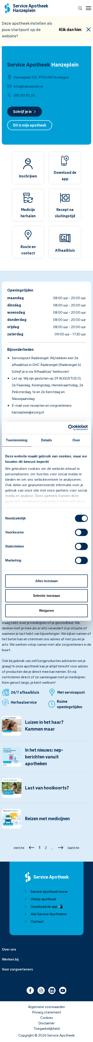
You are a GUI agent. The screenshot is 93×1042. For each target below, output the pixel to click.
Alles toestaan (46, 581)
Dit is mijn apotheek (29, 125)
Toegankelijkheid (46, 1028)
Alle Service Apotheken (48, 913)
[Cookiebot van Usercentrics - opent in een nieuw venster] (68, 427)
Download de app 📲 (46, 906)
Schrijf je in (22, 111)
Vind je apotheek (43, 898)
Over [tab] (76, 440)
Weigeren (46, 610)
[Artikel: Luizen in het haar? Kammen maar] (46, 728)
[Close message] (88, 29)
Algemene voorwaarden (46, 1007)
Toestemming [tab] (16, 440)
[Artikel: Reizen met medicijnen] (46, 821)
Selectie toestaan (46, 595)
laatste (73, 847)
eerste (19, 847)
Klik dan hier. (70, 29)
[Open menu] (87, 8)
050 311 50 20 (24, 95)
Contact (37, 921)
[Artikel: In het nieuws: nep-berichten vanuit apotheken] (46, 759)
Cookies (46, 1017)
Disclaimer (46, 1023)
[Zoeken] (80, 8)
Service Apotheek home (49, 891)
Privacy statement (46, 1012)
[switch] (81, 532)
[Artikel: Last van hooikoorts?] (46, 790)
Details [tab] (46, 440)
